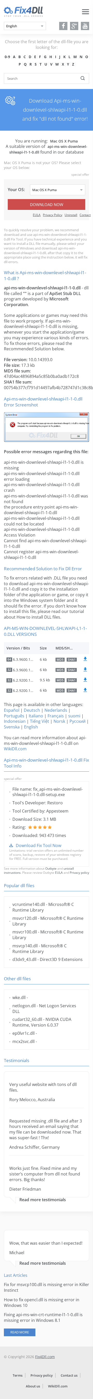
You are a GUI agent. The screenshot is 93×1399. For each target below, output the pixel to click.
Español (11, 710)
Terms (17, 1375)
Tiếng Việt (39, 721)
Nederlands (55, 710)
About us (33, 1386)
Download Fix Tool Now (38, 845)
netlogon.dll (24, 1006)
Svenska (12, 727)
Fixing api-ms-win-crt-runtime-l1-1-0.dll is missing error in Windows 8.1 (43, 1317)
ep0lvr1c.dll (23, 1033)
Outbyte (51, 868)
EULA (37, 215)
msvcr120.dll (24, 918)
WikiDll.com (15, 749)
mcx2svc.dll (23, 1041)
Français (56, 716)
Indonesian (15, 721)
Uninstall (71, 215)
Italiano (36, 716)
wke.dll (19, 997)
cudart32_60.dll (27, 1019)
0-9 (7, 56)
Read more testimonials (42, 1199)
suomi (74, 716)
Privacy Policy (52, 215)
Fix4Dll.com (45, 1356)
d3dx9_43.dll (24, 959)
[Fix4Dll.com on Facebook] (63, 26)
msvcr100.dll (24, 932)
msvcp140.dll (25, 946)
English (31, 727)
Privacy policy (79, 872)
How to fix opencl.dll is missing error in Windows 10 (41, 1302)
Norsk (59, 721)
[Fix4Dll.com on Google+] (74, 26)
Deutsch (32, 710)
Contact (85, 215)
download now (46, 204)
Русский (77, 721)
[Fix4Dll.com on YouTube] (85, 26)
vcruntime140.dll (28, 904)
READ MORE (19, 1332)
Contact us (69, 1375)
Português (14, 716)
